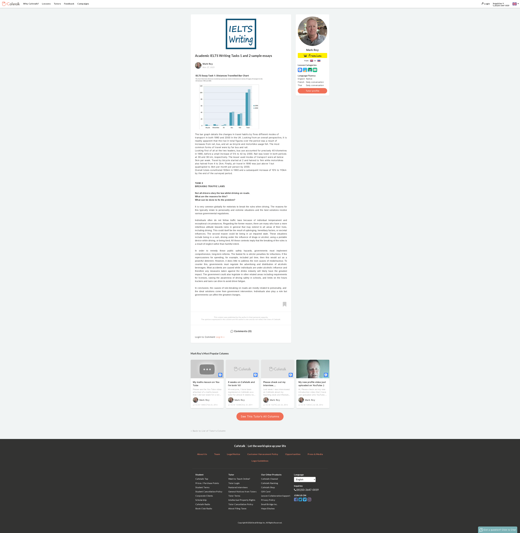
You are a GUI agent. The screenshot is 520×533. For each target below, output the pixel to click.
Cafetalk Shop (268, 487)
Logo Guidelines (260, 460)
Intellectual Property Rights (241, 500)
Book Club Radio (203, 508)
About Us (202, 454)
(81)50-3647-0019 (307, 489)
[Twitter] (300, 499)
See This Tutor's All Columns (260, 416)
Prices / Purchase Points (207, 483)
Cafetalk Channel (269, 478)
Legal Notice (233, 454)
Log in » (220, 337)
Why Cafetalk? (31, 3)
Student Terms (202, 487)
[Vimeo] (305, 499)
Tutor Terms (234, 495)
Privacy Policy (268, 500)
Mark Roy (312, 50)
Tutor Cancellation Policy (240, 504)
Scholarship (201, 500)
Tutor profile (312, 90)
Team (217, 454)
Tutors (57, 3)
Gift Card (265, 491)
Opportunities (292, 454)
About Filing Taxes (237, 508)
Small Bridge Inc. (269, 504)
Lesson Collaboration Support (275, 495)
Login (487, 3)
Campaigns (83, 3)
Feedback (69, 3)
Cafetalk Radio (202, 504)
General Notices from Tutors (242, 491)
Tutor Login (234, 483)
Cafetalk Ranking (269, 483)
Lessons (46, 3)
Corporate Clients (204, 495)
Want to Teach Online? (239, 478)
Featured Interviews (238, 487)
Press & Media (315, 454)
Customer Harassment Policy (262, 454)
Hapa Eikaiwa (268, 508)
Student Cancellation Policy (208, 491)
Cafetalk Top (201, 478)
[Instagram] (309, 499)
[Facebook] (296, 499)
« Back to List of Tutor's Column (208, 430)
